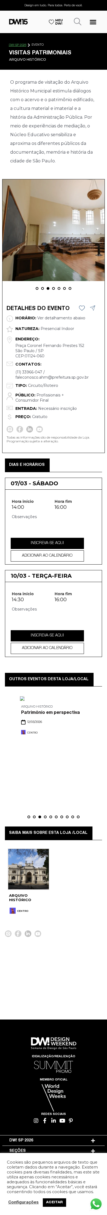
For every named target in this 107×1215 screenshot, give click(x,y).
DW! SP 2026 (17, 45)
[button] (93, 21)
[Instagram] (36, 1120)
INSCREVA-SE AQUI (47, 543)
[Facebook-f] (45, 1120)
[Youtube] (62, 1120)
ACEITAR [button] (54, 1202)
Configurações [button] (23, 1203)
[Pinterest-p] (71, 1120)
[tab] (53, 1140)
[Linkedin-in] (53, 1120)
